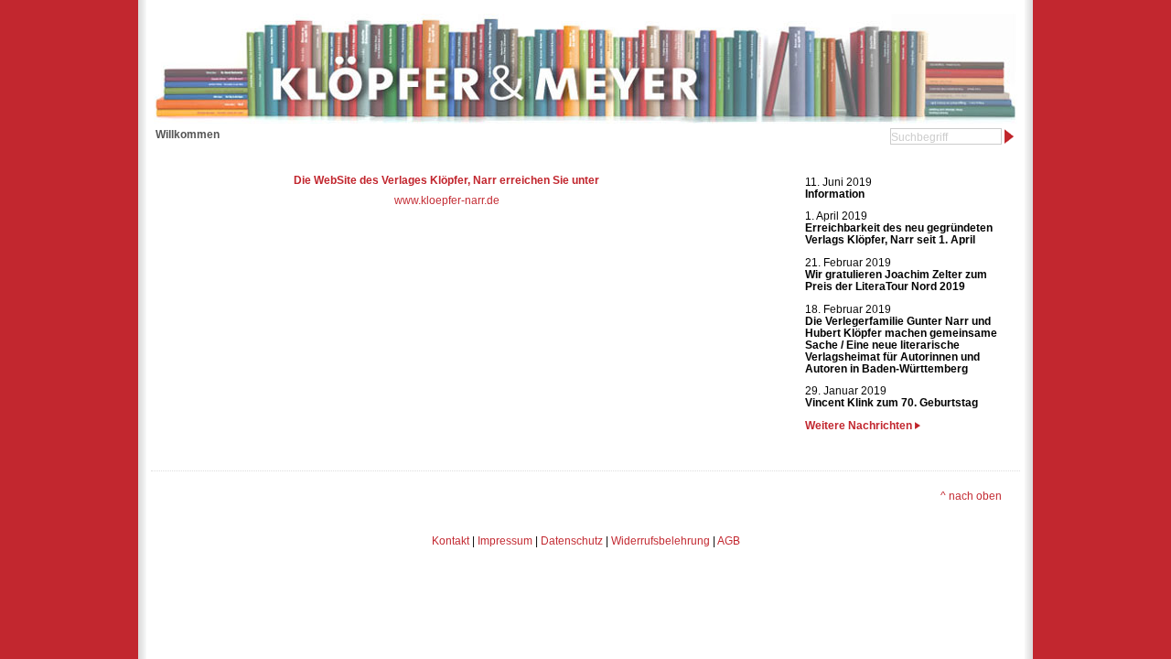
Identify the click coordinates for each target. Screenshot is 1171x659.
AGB (728, 540)
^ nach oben (971, 496)
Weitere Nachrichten (860, 425)
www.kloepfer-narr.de (447, 200)
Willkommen (188, 134)
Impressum (505, 540)
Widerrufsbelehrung (660, 540)
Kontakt (450, 540)
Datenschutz (572, 540)
